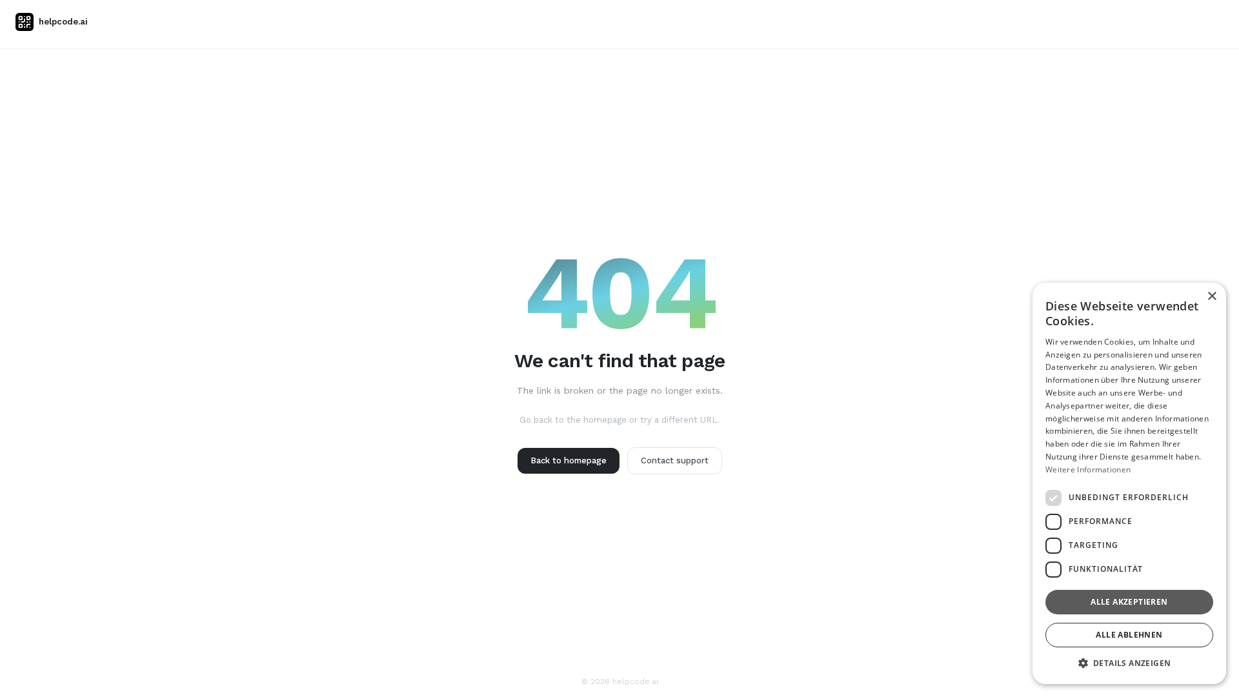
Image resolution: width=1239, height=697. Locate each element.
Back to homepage (568, 460)
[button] (1129, 663)
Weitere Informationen (1088, 469)
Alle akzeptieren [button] (1129, 601)
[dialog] (1129, 483)
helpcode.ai (63, 21)
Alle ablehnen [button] (1129, 634)
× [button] (1211, 296)
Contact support (675, 460)
